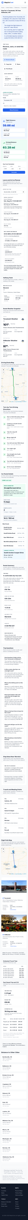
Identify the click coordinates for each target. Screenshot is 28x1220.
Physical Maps (19, 1190)
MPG (11, 166)
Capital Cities (4, 1195)
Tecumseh (24, 7)
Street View (4, 1206)
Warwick (6, 288)
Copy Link (8, 64)
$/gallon (5, 166)
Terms (16, 1204)
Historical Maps (19, 1195)
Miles (19, 166)
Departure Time (7, 189)
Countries (3, 1190)
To (3, 103)
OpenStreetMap (18, 401)
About (16, 1202)
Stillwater (7, 934)
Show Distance (14, 110)
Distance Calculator (6, 1202)
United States (9, 7)
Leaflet (12, 401)
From (4, 97)
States (2, 1193)
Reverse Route (10, 59)
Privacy (17, 1206)
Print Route (9, 68)
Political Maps (18, 1193)
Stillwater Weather (10, 341)
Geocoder (4, 1204)
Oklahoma (17, 7)
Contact (17, 1208)
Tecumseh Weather (10, 319)
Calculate (14, 172)
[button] (16, 398)
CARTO (24, 401)
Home (2, 7)
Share (18, 64)
